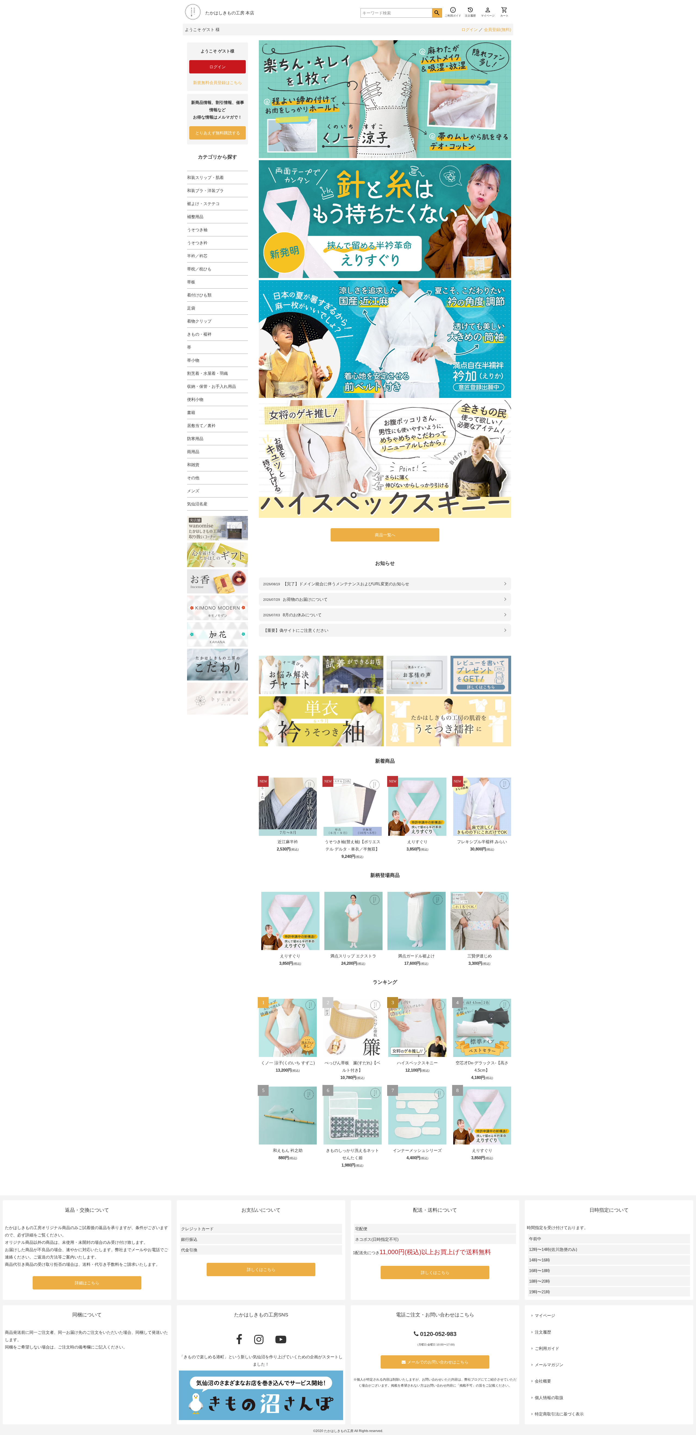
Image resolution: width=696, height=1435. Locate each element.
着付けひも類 (199, 295)
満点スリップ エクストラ (353, 956)
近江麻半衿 (288, 841)
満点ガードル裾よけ (416, 956)
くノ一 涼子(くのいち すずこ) (288, 1062)
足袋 (191, 308)
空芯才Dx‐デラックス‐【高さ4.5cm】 (482, 1066)
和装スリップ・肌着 (205, 177)
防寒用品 (195, 438)
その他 (193, 477)
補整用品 (195, 216)
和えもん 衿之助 (288, 1150)
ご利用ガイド (547, 1348)
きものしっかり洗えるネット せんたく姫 (352, 1154)
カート (504, 12)
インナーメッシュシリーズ (417, 1150)
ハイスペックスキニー (417, 1062)
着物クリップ (199, 321)
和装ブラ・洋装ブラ (205, 190)
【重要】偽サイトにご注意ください (295, 630)
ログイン (469, 29)
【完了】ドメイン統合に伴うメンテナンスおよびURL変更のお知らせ (336, 584)
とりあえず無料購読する (217, 133)
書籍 (191, 412)
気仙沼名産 (197, 504)
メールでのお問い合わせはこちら (437, 1362)
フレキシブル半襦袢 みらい (482, 841)
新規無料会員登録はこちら (217, 82)
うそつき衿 (197, 242)
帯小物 (193, 360)
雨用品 (193, 451)
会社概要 (543, 1381)
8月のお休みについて (292, 615)
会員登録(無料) (497, 29)
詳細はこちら (87, 1283)
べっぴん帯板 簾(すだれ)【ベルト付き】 (352, 1066)
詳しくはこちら (261, 1269)
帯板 (191, 282)
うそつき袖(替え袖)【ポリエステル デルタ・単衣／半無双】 (352, 845)
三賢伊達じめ (479, 956)
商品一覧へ (385, 535)
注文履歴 (543, 1332)
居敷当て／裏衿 (201, 425)
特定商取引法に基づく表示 (559, 1414)
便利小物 (195, 399)
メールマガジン (549, 1364)
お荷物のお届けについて (295, 599)
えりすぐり (417, 841)
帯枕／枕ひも (199, 269)
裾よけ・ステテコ (203, 203)
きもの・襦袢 (199, 334)
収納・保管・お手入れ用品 (211, 386)
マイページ (545, 1315)
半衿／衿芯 (197, 255)
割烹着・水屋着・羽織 (207, 373)
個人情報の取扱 (549, 1397)
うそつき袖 (197, 229)
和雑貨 (193, 464)
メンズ (193, 490)
